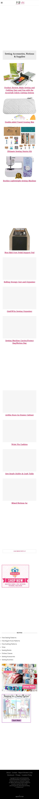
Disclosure (10, 775)
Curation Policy (27, 775)
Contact (14, 773)
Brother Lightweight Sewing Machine (19, 181)
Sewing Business (7, 660)
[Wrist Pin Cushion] (19, 431)
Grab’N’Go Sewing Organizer (19, 311)
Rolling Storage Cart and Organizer (19, 282)
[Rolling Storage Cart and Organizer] (19, 268)
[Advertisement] (19, 28)
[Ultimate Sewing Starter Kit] (19, 138)
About (8, 773)
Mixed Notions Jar (19, 503)
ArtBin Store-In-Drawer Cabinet (19, 415)
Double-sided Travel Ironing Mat (19, 122)
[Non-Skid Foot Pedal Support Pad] (19, 239)
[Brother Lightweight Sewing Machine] (19, 167)
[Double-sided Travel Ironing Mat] (19, 109)
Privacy (18, 775)
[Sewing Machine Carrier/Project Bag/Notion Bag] (19, 327)
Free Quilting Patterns (9, 644)
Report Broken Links (25, 773)
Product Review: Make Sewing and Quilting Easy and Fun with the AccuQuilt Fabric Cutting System (19, 90)
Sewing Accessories (8, 657)
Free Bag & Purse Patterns (11, 641)
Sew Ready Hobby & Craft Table (19, 473)
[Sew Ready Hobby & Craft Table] (19, 460)
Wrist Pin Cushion (19, 444)
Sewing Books (6, 650)
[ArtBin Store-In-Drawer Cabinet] (19, 401)
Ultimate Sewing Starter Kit (19, 151)
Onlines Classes (7, 653)
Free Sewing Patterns (9, 638)
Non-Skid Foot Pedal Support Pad (19, 252)
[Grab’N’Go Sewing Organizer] (19, 298)
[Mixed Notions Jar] (19, 490)
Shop (3, 647)
